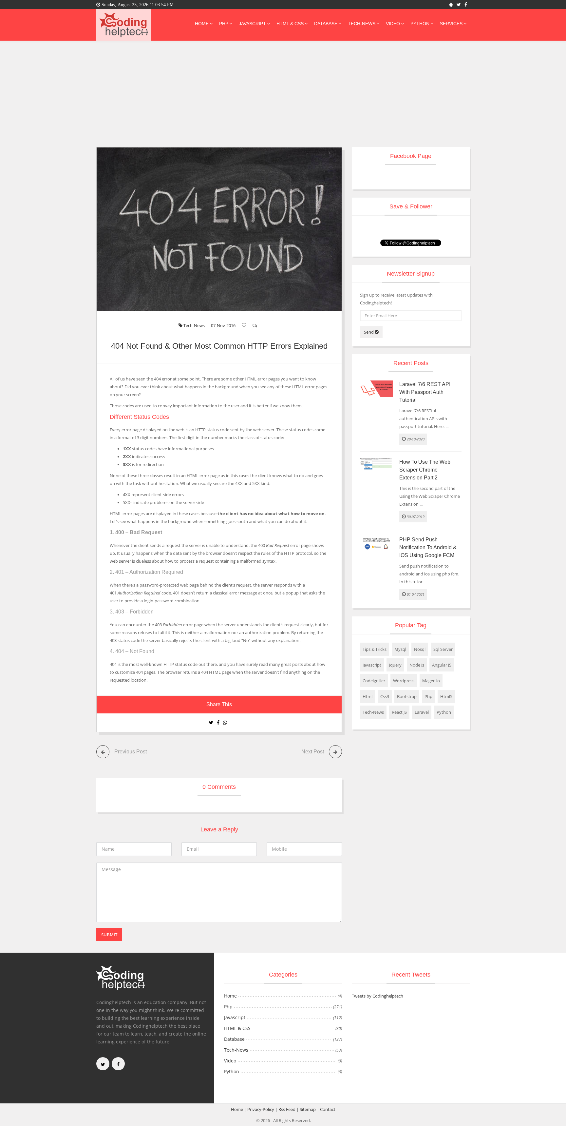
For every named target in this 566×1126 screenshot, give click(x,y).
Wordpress (403, 681)
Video (393, 23)
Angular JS (441, 665)
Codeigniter (374, 681)
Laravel (422, 712)
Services (451, 23)
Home (202, 23)
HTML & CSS (290, 23)
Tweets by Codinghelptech (377, 996)
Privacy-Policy (260, 1109)
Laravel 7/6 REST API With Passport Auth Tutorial (424, 392)
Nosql (419, 649)
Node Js (416, 665)
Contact (327, 1109)
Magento (431, 681)
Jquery (395, 665)
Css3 (384, 696)
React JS (399, 712)
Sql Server (443, 649)
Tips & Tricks (375, 649)
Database (325, 23)
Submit (109, 935)
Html (367, 696)
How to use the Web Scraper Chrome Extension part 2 (424, 469)
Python (419, 23)
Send (369, 332)
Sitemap (308, 1109)
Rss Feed (286, 1109)
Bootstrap (407, 696)
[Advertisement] (283, 90)
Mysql (400, 649)
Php (223, 23)
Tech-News (361, 23)
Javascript (252, 23)
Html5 (446, 696)
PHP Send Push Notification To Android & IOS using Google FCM (428, 547)
